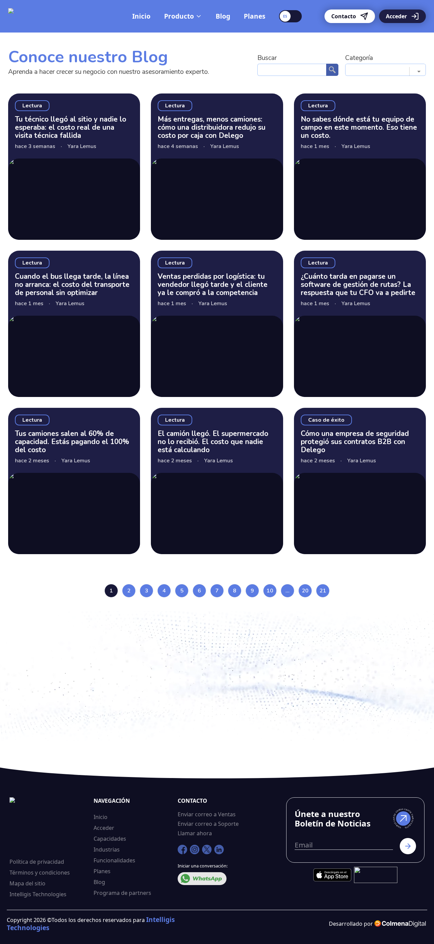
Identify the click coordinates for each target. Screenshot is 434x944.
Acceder (396, 16)
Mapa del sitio (27, 883)
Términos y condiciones (39, 872)
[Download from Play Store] (375, 875)
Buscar (267, 58)
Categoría (359, 58)
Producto (179, 16)
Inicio (141, 16)
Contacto (343, 16)
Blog (223, 16)
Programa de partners (122, 893)
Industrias (107, 849)
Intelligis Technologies (37, 894)
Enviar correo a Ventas (207, 814)
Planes (254, 16)
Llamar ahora (195, 833)
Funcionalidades (114, 860)
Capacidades (110, 838)
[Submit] (404, 846)
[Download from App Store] (332, 875)
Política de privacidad (36, 861)
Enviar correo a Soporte (208, 823)
